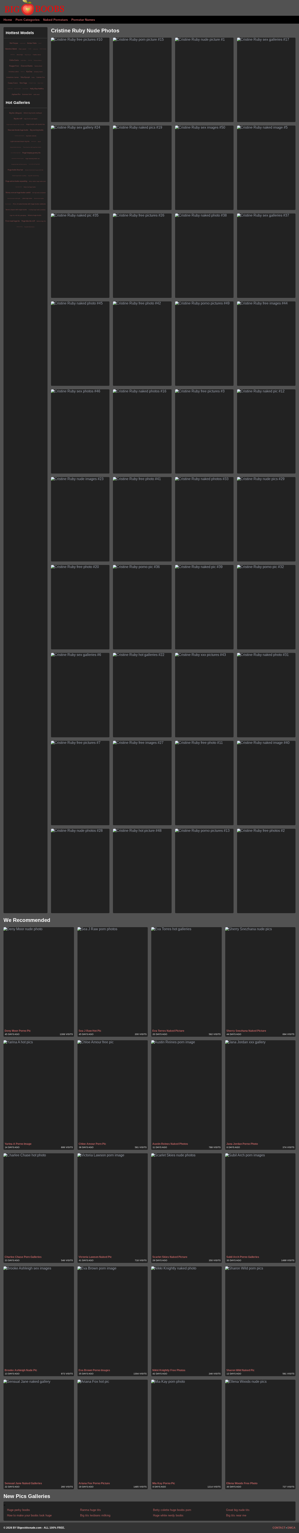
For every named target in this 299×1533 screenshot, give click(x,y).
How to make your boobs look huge (29, 1515)
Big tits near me (236, 1515)
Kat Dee (29, 72)
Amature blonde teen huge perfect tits (34, 170)
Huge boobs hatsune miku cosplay (15, 124)
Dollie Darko (14, 60)
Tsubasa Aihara (38, 60)
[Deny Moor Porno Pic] (39, 978)
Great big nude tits (238, 1510)
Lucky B (39, 43)
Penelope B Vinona (32, 83)
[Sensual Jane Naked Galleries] (39, 1430)
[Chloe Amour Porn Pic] (112, 1091)
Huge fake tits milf (28, 221)
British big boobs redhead (33, 113)
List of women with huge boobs (34, 164)
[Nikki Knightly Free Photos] (186, 1317)
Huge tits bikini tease (29, 226)
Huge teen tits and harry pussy (19, 164)
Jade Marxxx (12, 54)
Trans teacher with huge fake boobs (32, 147)
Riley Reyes (28, 54)
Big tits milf (18, 119)
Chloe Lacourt (22, 49)
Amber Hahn (32, 43)
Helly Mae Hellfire (37, 89)
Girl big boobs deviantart (39, 192)
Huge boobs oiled (18, 186)
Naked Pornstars (55, 19)
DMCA (291, 1527)
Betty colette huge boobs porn (37, 181)
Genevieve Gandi (17, 88)
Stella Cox (23, 71)
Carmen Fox (40, 77)
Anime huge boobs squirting (19, 175)
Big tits (39, 141)
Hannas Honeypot (43, 48)
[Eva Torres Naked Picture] (186, 978)
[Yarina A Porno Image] (39, 1091)
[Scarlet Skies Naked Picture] (186, 1204)
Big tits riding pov (15, 113)
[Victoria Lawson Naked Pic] (112, 1204)
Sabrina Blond (38, 66)
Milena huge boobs (34, 215)
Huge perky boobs (18, 1510)
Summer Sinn (27, 94)
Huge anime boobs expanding (16, 181)
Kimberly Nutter (38, 71)
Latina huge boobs (27, 198)
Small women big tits (39, 198)
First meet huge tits (12, 221)
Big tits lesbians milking (95, 1515)
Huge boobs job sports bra (35, 124)
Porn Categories (28, 19)
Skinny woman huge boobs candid (17, 193)
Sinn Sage (23, 83)
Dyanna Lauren (22, 43)
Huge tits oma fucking (33, 175)
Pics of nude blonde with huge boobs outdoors (29, 204)
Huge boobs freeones (15, 147)
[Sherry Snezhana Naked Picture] (260, 978)
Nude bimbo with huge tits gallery (18, 158)
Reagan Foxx (14, 66)
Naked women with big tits (13, 198)
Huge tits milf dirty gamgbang (18, 215)
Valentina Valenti (11, 49)
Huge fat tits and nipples (30, 118)
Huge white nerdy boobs (168, 1515)
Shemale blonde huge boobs (18, 130)
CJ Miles (29, 48)
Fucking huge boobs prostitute (37, 209)
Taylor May (30, 60)
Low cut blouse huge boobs (16, 152)
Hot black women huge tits (19, 135)
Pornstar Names (83, 19)
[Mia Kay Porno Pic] (186, 1430)
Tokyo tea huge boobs (29, 187)
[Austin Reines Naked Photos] (186, 1091)
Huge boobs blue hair (15, 170)
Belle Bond (36, 94)
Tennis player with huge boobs (16, 209)
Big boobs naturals (31, 135)
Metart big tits (33, 141)
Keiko (33, 77)
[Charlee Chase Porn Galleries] (39, 1204)
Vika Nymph (25, 77)
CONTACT (279, 1527)
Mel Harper (14, 43)
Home (8, 19)
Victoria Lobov (14, 71)
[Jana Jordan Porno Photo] (260, 1091)
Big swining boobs (36, 130)
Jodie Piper (23, 60)
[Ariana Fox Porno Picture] (112, 1430)
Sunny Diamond (25, 88)
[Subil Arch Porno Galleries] (260, 1204)
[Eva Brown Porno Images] (112, 1317)
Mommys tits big (20, 226)
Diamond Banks (27, 66)
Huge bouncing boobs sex (32, 158)
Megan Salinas (40, 83)
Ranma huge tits (41, 221)
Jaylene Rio (16, 94)
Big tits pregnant (8, 204)
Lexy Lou (35, 49)
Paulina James (37, 54)
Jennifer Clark (9, 88)
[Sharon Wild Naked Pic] (260, 1317)
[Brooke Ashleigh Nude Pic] (39, 1317)
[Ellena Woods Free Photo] (260, 1430)
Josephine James (12, 77)
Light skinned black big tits (20, 141)
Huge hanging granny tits (31, 153)
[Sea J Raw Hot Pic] (112, 978)
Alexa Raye (20, 54)
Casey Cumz (13, 83)
